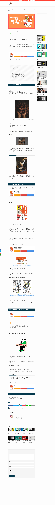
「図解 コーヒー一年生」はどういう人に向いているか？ (18, 75)
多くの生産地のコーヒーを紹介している (17, 73)
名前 (10, 461)
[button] (10, 405)
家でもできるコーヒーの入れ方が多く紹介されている (18, 74)
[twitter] (17, 421)
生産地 (13, 68)
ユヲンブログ (11, 418)
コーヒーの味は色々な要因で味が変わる (16, 67)
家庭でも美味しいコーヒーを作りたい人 (17, 77)
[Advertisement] (42, 19)
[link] (16, 421)
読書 (9, 402)
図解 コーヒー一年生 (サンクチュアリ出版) (18, 191)
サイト (10, 466)
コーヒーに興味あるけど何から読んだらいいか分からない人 (19, 76)
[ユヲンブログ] (10, 4)
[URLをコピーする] (33, 405)
